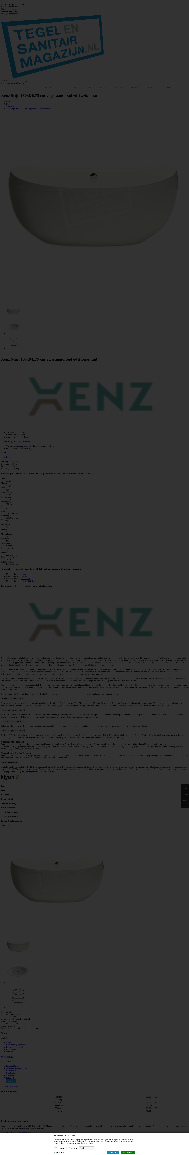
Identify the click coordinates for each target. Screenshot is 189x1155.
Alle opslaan (127, 1152)
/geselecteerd (60, 1152)
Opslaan (113, 1152)
